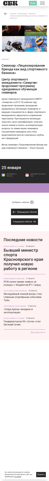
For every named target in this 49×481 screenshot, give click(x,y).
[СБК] (10, 3)
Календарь (22, 14)
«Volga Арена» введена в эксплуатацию (18, 311)
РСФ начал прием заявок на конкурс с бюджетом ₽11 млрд (22, 283)
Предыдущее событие (27, 212)
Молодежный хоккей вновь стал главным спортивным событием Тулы (23, 297)
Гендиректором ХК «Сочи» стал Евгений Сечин (22, 323)
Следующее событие (22, 222)
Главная (13, 14)
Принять (41, 474)
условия (18, 477)
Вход (32, 3)
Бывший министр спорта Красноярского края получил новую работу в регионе (23, 259)
